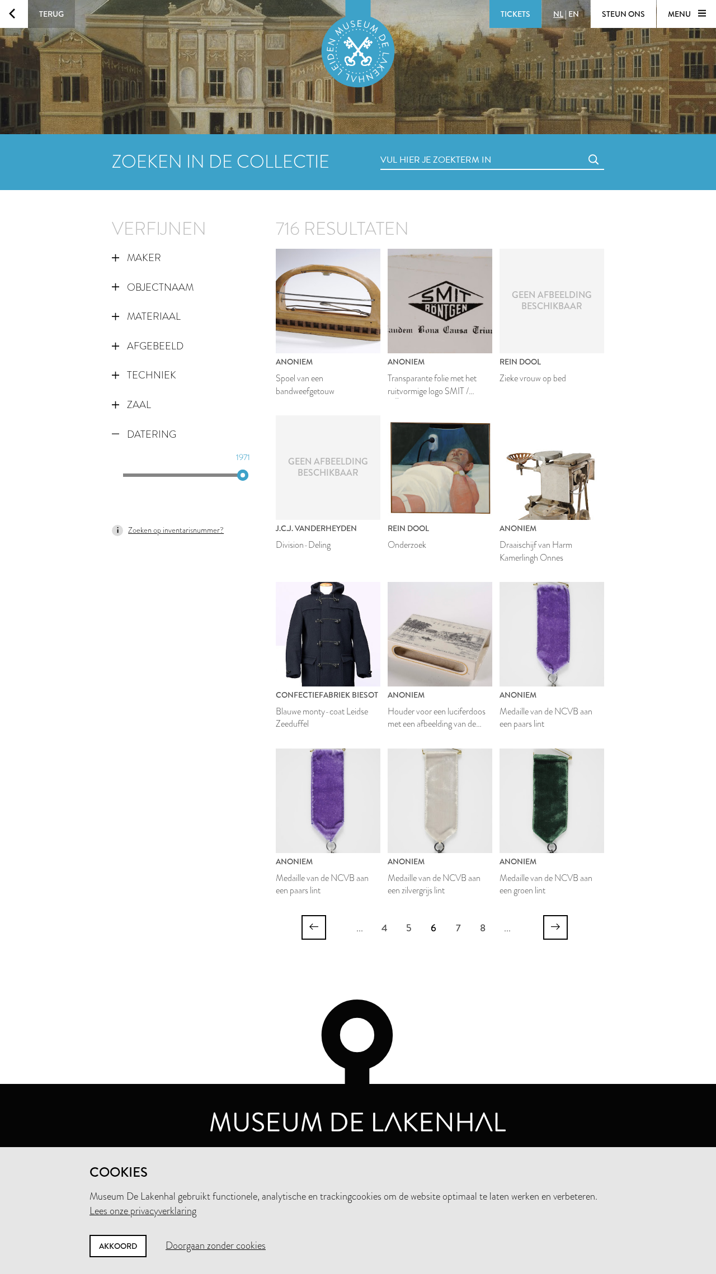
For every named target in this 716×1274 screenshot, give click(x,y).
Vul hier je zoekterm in (415, 147)
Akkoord (118, 1246)
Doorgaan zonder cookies (216, 1245)
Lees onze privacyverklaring (143, 1211)
